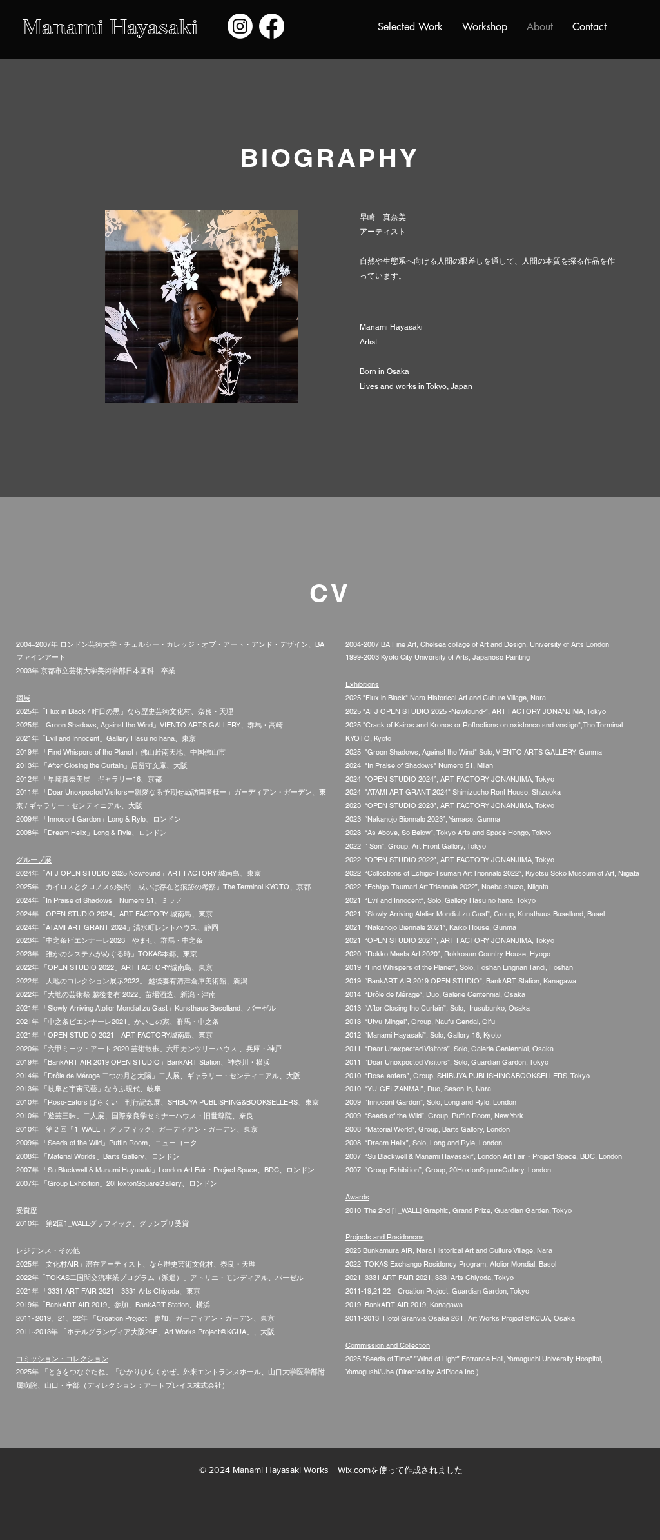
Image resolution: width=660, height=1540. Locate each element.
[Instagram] (240, 26)
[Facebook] (271, 26)
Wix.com (354, 1470)
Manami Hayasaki (110, 27)
